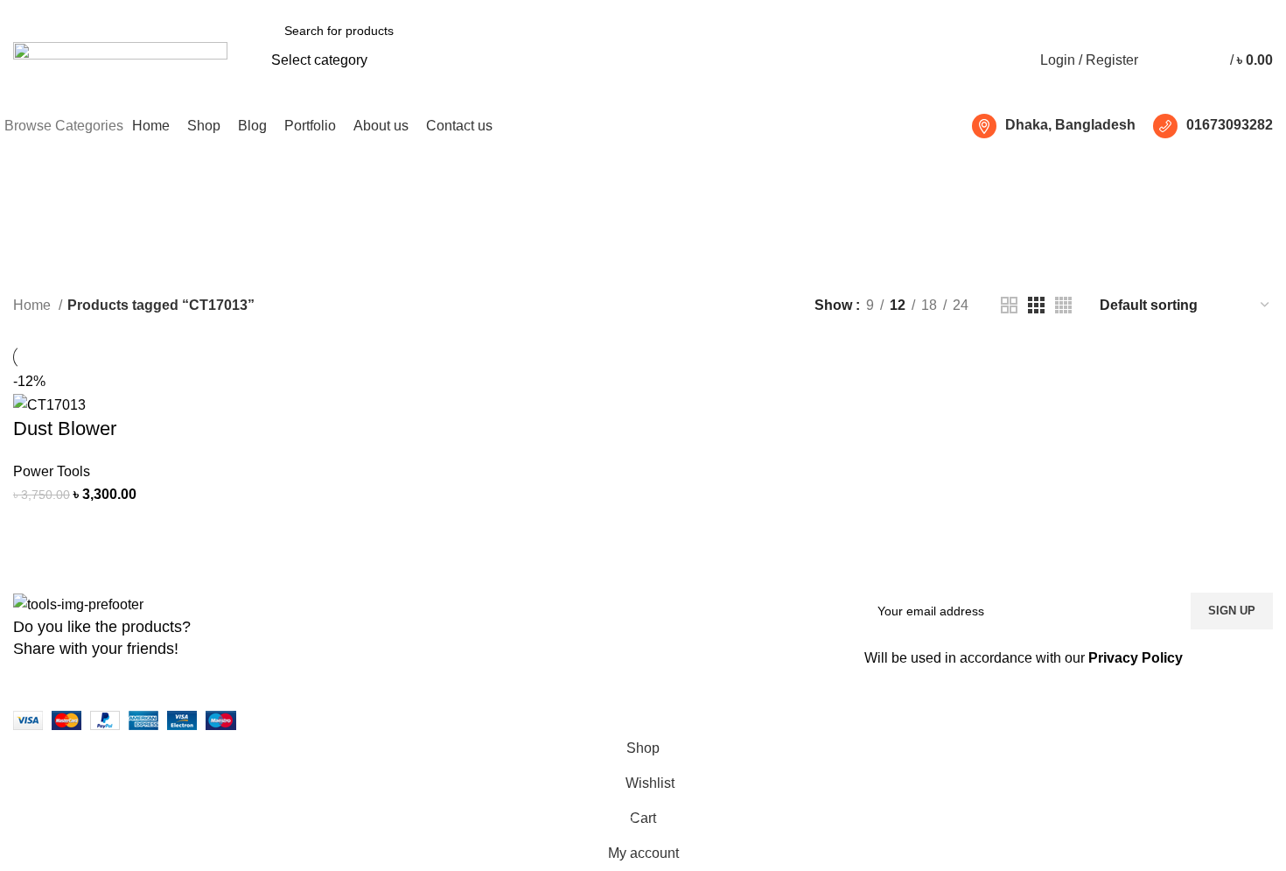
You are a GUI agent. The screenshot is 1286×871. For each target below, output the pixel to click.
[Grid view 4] (1063, 305)
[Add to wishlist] (177, 527)
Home (33, 305)
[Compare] (82, 527)
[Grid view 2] (1009, 305)
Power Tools (51, 471)
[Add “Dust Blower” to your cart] (35, 527)
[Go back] (570, 204)
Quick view (129, 527)
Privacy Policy (1135, 657)
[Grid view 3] (1036, 305)
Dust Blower (64, 428)
